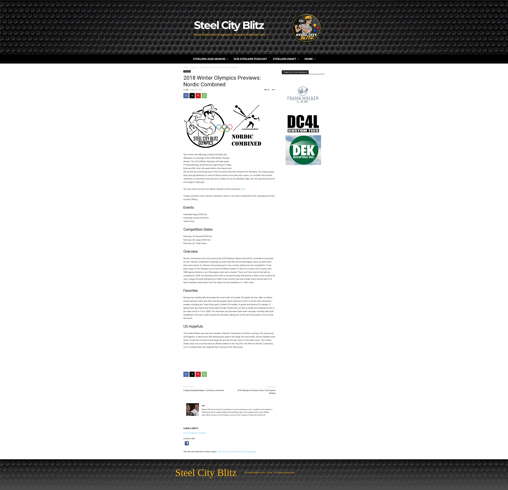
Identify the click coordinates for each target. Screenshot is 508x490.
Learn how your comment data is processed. (237, 451)
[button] (187, 444)
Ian (187, 90)
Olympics (194, 67)
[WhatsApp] (204, 95)
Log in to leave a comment (194, 433)
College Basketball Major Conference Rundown (203, 390)
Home (185, 67)
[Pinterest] (198, 95)
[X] (192, 95)
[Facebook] (186, 95)
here (243, 189)
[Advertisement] (253, 160)
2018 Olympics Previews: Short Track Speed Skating (256, 391)
